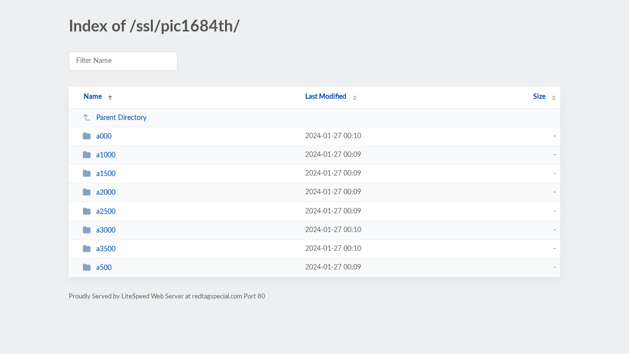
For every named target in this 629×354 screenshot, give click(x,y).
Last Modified (325, 96)
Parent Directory (121, 118)
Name (93, 96)
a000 (104, 136)
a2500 (105, 211)
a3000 (105, 230)
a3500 (105, 249)
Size (539, 96)
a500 (104, 268)
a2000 (105, 192)
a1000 (105, 155)
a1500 (105, 174)
